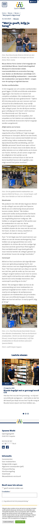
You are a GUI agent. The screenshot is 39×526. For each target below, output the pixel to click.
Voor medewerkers (9, 462)
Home (4, 13)
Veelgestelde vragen (9, 464)
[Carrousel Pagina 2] (25, 413)
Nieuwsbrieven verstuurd (11, 476)
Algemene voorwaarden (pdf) (13, 467)
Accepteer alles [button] (20, 521)
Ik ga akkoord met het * (16, 501)
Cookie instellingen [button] (8, 521)
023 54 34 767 (7, 441)
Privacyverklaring (8, 469)
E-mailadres (6, 491)
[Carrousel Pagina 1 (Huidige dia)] (23, 413)
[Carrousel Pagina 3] (28, 413)
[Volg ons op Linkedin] (3, 447)
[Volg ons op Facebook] (7, 447)
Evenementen (7, 459)
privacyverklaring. (23, 501)
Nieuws (10, 13)
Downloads (6, 474)
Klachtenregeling (8, 471)
